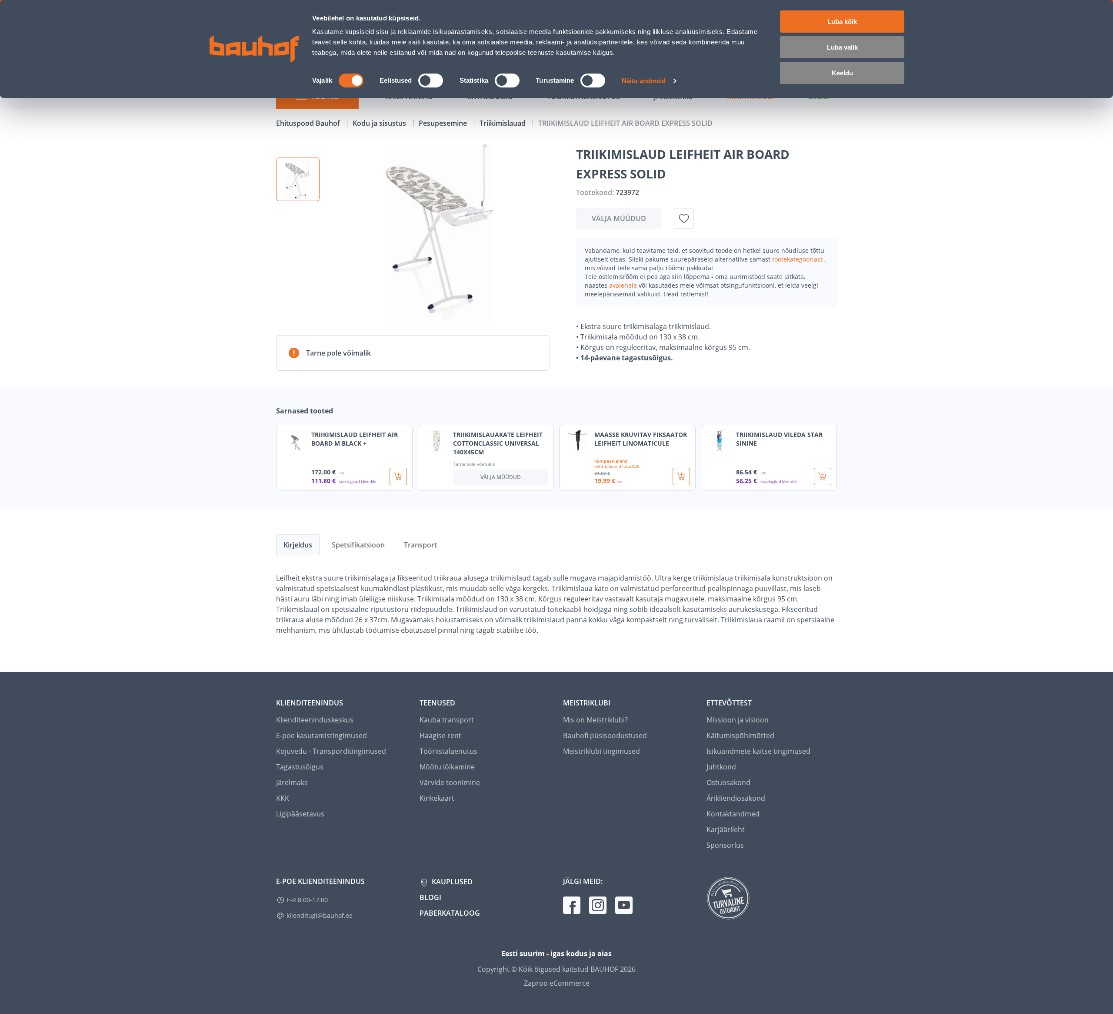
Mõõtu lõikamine (447, 767)
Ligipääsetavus (300, 814)
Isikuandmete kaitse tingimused (758, 751)
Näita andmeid (644, 80)
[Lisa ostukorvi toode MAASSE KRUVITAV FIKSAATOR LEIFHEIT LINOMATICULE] (681, 476)
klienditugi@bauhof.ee (320, 915)
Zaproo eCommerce (557, 983)
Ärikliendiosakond (735, 798)
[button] (298, 179)
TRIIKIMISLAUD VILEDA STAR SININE (779, 438)
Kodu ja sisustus (380, 123)
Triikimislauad (503, 123)
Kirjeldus (297, 545)
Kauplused (451, 881)
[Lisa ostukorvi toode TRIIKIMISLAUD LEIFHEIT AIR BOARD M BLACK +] (398, 476)
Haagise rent (440, 735)
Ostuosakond (728, 782)
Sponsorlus (725, 845)
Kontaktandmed (733, 814)
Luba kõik (842, 21)
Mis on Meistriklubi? (595, 720)
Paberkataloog (450, 913)
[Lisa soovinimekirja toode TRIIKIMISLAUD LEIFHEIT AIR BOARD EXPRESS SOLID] (684, 218)
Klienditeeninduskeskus (314, 720)
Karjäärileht (725, 829)
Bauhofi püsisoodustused (605, 735)
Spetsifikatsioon (358, 545)
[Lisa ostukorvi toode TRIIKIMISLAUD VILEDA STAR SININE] (822, 476)
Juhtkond (721, 767)
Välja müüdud (619, 218)
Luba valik (842, 47)
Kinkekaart (437, 798)
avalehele (624, 285)
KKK (282, 798)
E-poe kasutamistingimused (321, 735)
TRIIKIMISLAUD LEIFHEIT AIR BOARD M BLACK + (354, 438)
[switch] (430, 80)
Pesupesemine (444, 123)
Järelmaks (292, 782)
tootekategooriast (798, 259)
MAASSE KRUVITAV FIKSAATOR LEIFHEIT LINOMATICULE (640, 438)
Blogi (430, 897)
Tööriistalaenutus (448, 751)
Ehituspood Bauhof (309, 123)
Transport (420, 545)
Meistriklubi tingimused (601, 751)
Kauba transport (447, 720)
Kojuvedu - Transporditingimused (331, 751)
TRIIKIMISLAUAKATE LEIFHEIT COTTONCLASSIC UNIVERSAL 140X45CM (498, 443)
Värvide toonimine (450, 782)
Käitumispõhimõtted (740, 735)
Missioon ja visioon (737, 720)
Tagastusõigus (299, 767)
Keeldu (842, 73)
